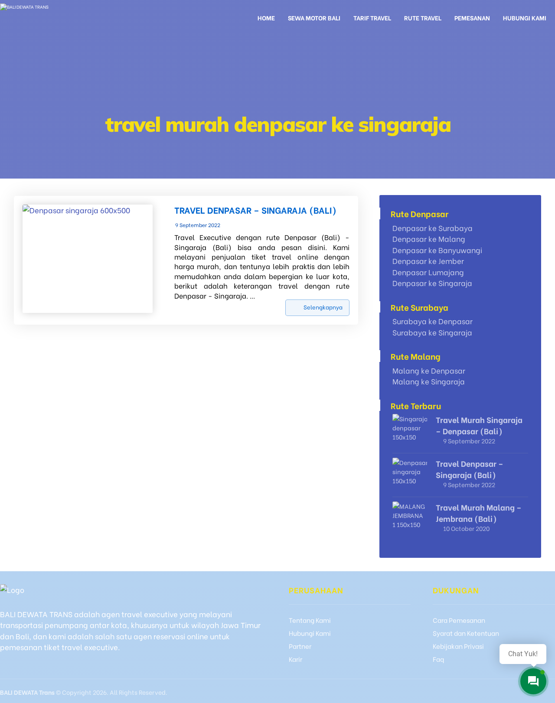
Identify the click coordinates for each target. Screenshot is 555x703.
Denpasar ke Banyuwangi (437, 249)
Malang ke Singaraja (428, 381)
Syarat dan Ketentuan (466, 633)
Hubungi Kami (310, 633)
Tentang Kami (310, 620)
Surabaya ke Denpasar (432, 321)
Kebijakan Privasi (458, 646)
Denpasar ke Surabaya (432, 227)
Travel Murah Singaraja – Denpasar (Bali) (479, 424)
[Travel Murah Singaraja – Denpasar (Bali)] (409, 431)
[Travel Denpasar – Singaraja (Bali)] (409, 475)
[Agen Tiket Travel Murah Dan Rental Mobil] (48, 16)
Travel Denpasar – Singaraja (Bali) (469, 468)
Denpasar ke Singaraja (432, 282)
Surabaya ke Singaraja (432, 332)
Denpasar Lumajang (428, 272)
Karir (295, 659)
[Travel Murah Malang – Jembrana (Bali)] (409, 518)
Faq (438, 659)
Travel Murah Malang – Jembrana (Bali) (479, 512)
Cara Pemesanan (459, 620)
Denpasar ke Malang (428, 238)
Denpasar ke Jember (428, 260)
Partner (300, 646)
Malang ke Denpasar (428, 370)
